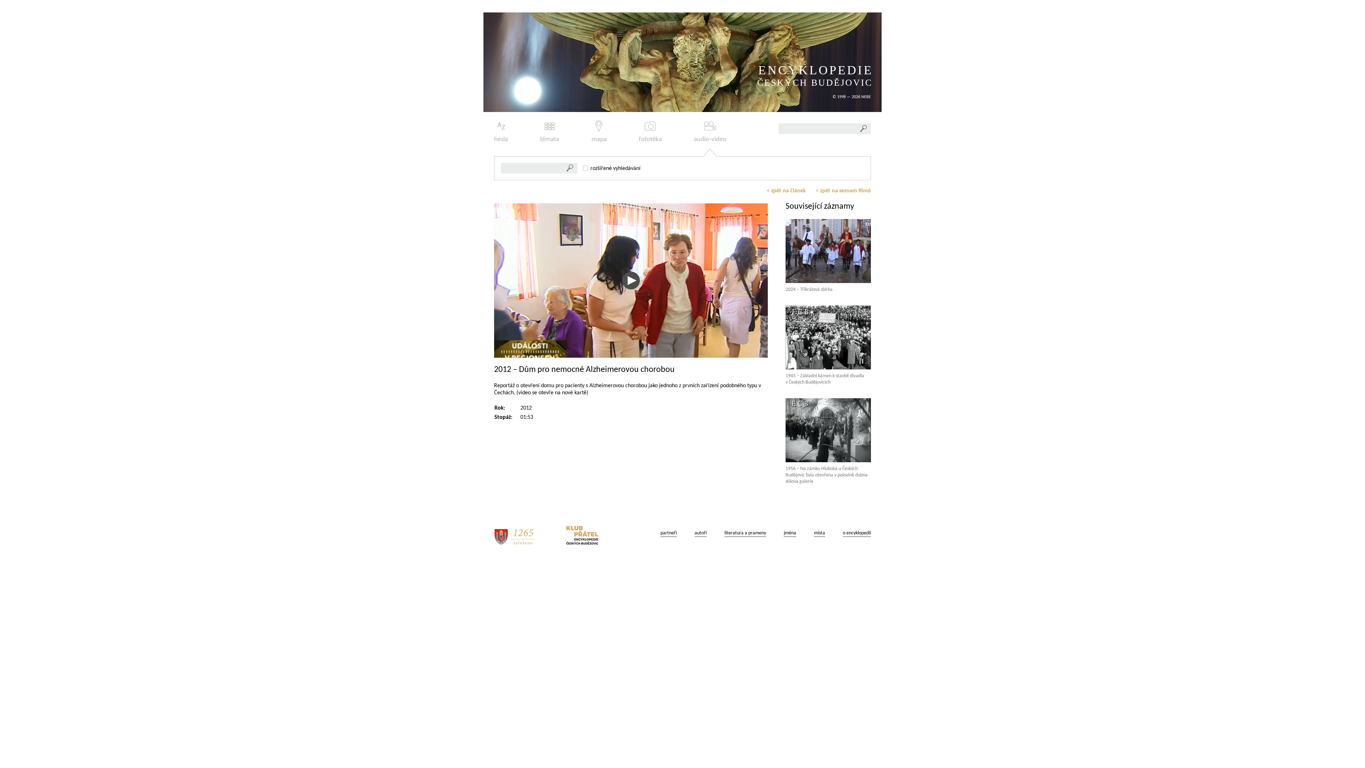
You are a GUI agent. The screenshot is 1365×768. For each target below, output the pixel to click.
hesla (501, 139)
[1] (570, 168)
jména (790, 533)
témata (549, 139)
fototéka (650, 139)
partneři (668, 533)
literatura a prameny (745, 533)
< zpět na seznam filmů (843, 191)
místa (819, 533)
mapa (599, 139)
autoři (701, 533)
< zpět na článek (786, 191)
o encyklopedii (857, 533)
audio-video (710, 139)
